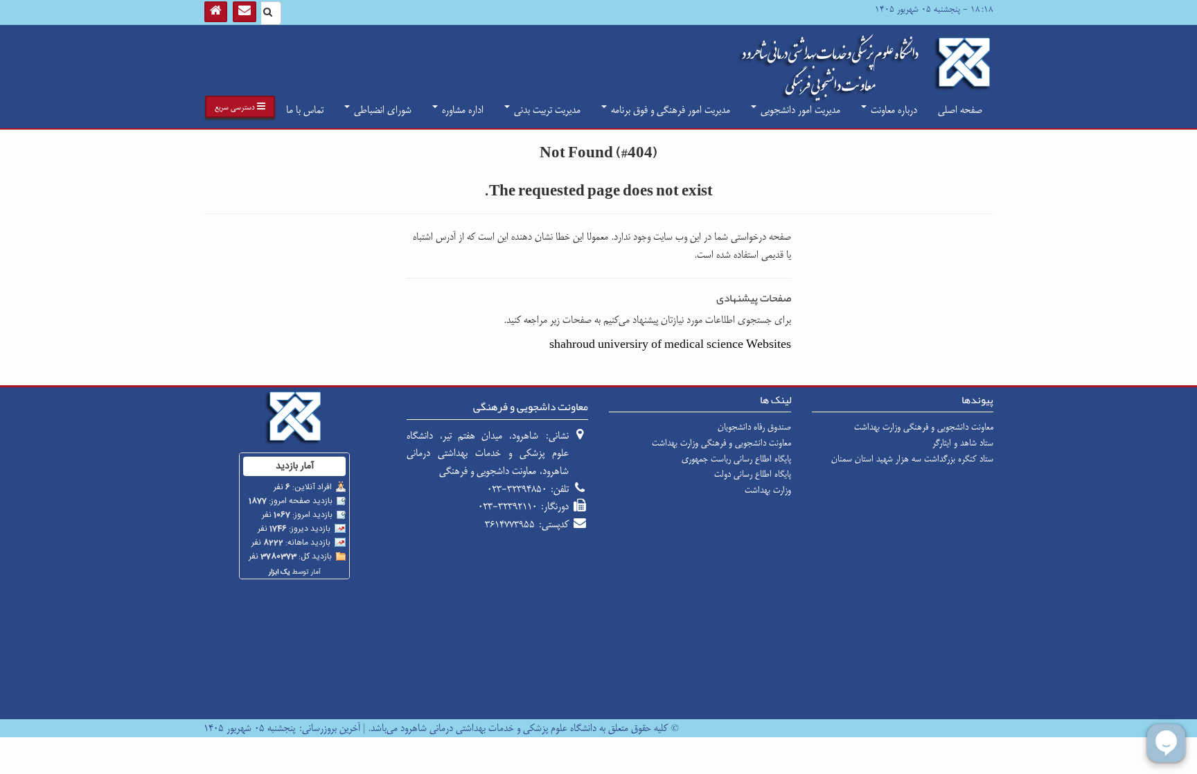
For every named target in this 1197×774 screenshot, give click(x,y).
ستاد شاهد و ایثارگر (962, 442)
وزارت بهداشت (768, 490)
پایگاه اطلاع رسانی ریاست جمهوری (736, 458)
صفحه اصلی (960, 109)
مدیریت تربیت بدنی (545, 109)
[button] (240, 107)
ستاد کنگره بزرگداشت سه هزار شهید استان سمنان (912, 458)
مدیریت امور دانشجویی (799, 109)
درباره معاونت (892, 109)
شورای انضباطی (381, 109)
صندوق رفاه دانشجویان (754, 426)
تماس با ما (304, 109)
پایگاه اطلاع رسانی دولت (752, 474)
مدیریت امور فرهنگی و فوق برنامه (669, 109)
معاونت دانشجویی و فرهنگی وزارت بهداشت (923, 426)
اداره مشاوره (461, 109)
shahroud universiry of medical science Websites (670, 344)
